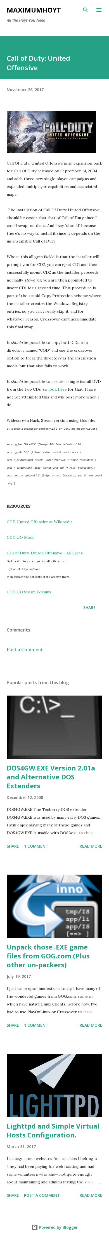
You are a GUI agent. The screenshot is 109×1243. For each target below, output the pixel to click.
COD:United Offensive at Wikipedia (39, 521)
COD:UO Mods (20, 537)
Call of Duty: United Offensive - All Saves (45, 553)
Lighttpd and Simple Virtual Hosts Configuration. (53, 1130)
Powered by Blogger (58, 1227)
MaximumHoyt (34, 9)
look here (57, 389)
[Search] (85, 10)
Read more (91, 846)
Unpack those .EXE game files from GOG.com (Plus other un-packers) (48, 955)
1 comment (36, 846)
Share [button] (89, 607)
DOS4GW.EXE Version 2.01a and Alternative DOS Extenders (51, 776)
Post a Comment (25, 649)
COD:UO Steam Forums (29, 591)
